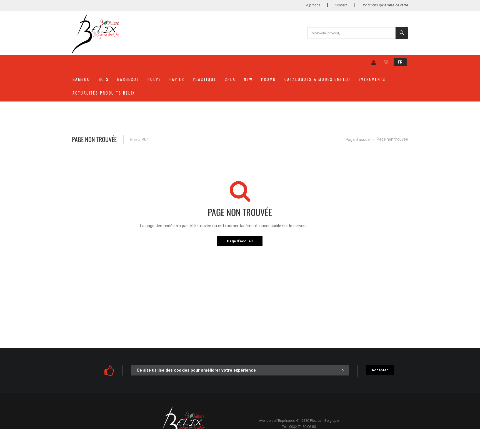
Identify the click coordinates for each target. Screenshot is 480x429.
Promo (268, 79)
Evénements (372, 79)
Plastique (204, 79)
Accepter (380, 370)
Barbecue (128, 79)
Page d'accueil (358, 139)
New (248, 79)
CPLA (230, 79)
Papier (176, 79)
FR (400, 62)
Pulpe (154, 79)
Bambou (81, 79)
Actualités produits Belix (103, 93)
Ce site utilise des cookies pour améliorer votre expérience (196, 370)
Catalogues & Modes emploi (317, 79)
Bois (104, 79)
